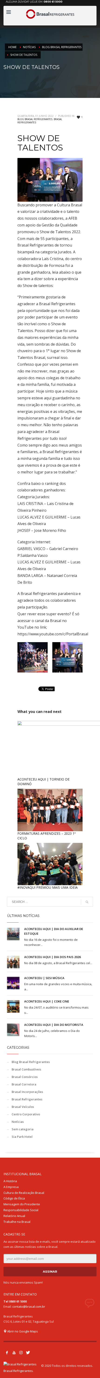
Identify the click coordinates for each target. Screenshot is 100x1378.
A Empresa (11, 1187)
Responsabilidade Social (20, 1210)
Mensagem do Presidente (21, 1204)
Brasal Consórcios (25, 1077)
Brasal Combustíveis (26, 1069)
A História (10, 1181)
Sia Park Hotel (22, 1137)
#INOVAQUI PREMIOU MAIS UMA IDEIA (47, 887)
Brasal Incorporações (27, 1092)
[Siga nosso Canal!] (13, 1352)
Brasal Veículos (23, 1107)
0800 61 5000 (52, 1)
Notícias (18, 1122)
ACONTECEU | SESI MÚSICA (44, 978)
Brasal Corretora (24, 1084)
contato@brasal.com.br (28, 1306)
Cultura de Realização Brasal (23, 1193)
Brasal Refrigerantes (27, 1099)
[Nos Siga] (20, 1352)
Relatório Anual (14, 1216)
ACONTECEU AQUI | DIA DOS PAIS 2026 (52, 957)
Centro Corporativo (26, 1114)
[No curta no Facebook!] (6, 1352)
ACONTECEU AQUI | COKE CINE (46, 1001)
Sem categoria (22, 1129)
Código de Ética (14, 1198)
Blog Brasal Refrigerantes (34, 119)
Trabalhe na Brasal (16, 1222)
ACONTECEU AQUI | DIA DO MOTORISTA (54, 1025)
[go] (87, 902)
